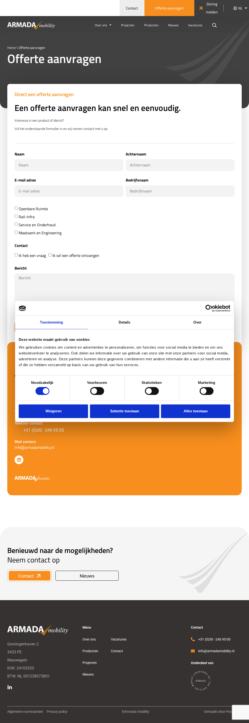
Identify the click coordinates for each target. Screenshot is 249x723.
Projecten (127, 25)
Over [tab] (197, 322)
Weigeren (53, 411)
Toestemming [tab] (51, 322)
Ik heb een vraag (32, 255)
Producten (151, 25)
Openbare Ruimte (33, 208)
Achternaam (136, 154)
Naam (19, 154)
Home (11, 47)
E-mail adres (25, 180)
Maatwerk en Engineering (40, 232)
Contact (21, 246)
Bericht (21, 268)
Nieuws (173, 25)
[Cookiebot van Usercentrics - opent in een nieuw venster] (209, 308)
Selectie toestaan (124, 411)
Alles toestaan (196, 411)
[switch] (97, 391)
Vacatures (195, 25)
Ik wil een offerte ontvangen (76, 255)
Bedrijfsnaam (137, 180)
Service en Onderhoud (37, 224)
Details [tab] (125, 322)
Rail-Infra (27, 216)
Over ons (101, 25)
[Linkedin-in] (9, 687)
